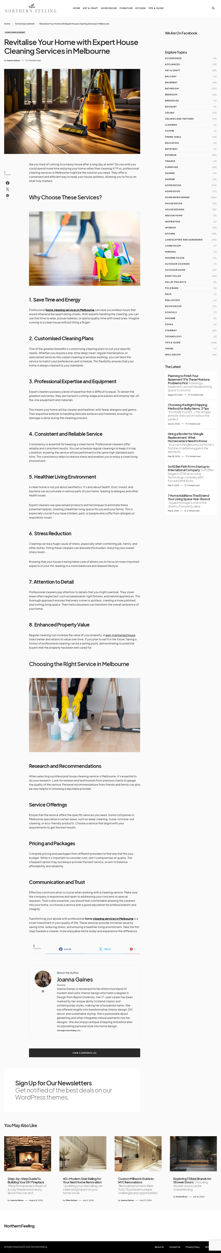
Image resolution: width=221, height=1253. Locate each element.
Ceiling (169, 112)
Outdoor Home (175, 270)
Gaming (170, 173)
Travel (169, 348)
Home (7, 23)
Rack (168, 294)
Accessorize (173, 58)
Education (172, 143)
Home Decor (173, 185)
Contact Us (174, 1247)
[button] (213, 8)
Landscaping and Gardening (184, 239)
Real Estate (172, 300)
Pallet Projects (175, 282)
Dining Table (173, 137)
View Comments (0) (85, 1053)
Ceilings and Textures (179, 118)
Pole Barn (171, 288)
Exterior (170, 155)
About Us (159, 1247)
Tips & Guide (172, 342)
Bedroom (171, 94)
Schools (171, 312)
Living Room (173, 245)
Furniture (171, 167)
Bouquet (171, 106)
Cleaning (171, 125)
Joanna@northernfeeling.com (68, 1030)
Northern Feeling (19, 1225)
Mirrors (170, 252)
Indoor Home (173, 215)
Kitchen (170, 233)
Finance (170, 161)
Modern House (174, 258)
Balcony (171, 76)
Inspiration (172, 221)
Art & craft (172, 70)
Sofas (169, 324)
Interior (170, 227)
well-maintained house (120, 635)
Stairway (171, 330)
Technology (173, 336)
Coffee (169, 131)
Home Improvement (25, 23)
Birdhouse (172, 100)
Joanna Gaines (75, 979)
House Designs (174, 209)
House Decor (173, 203)
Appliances (172, 64)
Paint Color (173, 276)
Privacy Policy (193, 1247)
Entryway (171, 149)
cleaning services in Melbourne (113, 918)
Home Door (172, 191)
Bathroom (172, 88)
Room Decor (173, 306)
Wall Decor (173, 354)
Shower (170, 318)
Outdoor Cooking (177, 264)
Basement (171, 82)
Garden (170, 179)
